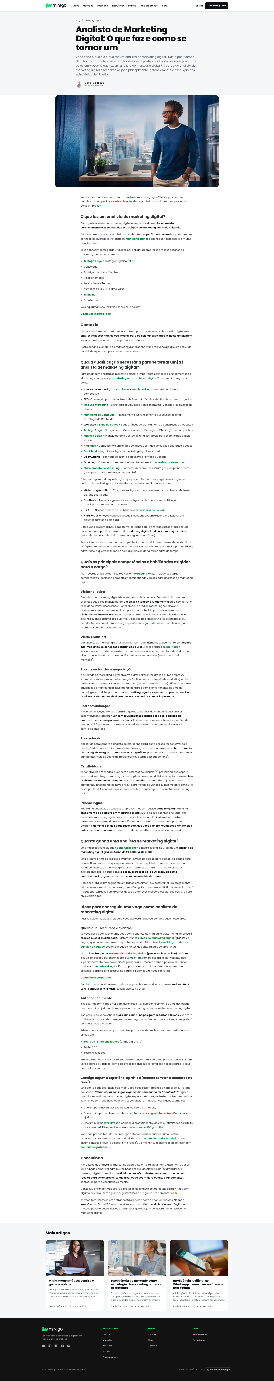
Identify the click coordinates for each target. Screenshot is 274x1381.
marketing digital (136, 239)
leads (156, 623)
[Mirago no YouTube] (43, 1346)
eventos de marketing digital (127, 953)
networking (106, 966)
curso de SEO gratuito (148, 1127)
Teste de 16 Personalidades (101, 1041)
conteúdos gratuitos (94, 1147)
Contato (152, 1345)
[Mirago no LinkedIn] (56, 1346)
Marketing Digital (93, 20)
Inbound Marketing (96, 405)
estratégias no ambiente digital (135, 378)
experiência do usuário (151, 510)
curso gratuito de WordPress (162, 1113)
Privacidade (199, 1340)
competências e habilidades (114, 201)
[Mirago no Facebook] (62, 1346)
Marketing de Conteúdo (99, 415)
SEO (131, 261)
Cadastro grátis (217, 5)
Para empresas (149, 5)
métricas (172, 647)
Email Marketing (94, 451)
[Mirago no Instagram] (49, 1346)
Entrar (199, 5)
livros (162, 942)
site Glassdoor (128, 848)
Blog (164, 5)
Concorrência (120, 389)
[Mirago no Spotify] (69, 1346)
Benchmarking (141, 389)
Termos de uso (200, 1334)
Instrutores (118, 5)
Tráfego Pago (93, 261)
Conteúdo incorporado (96, 314)
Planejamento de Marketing (102, 468)
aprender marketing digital (161, 1138)
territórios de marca (170, 462)
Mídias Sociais (93, 436)
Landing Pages (108, 424)
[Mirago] (56, 5)
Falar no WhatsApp (220, 1369)
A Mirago (152, 1334)
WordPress (111, 1123)
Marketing (140, 573)
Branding (89, 294)
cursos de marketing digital (156, 938)
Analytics (90, 446)
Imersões (102, 5)
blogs (171, 942)
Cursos (75, 5)
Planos (132, 5)
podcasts (182, 942)
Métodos (88, 5)
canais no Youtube (93, 947)
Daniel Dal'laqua (94, 82)
